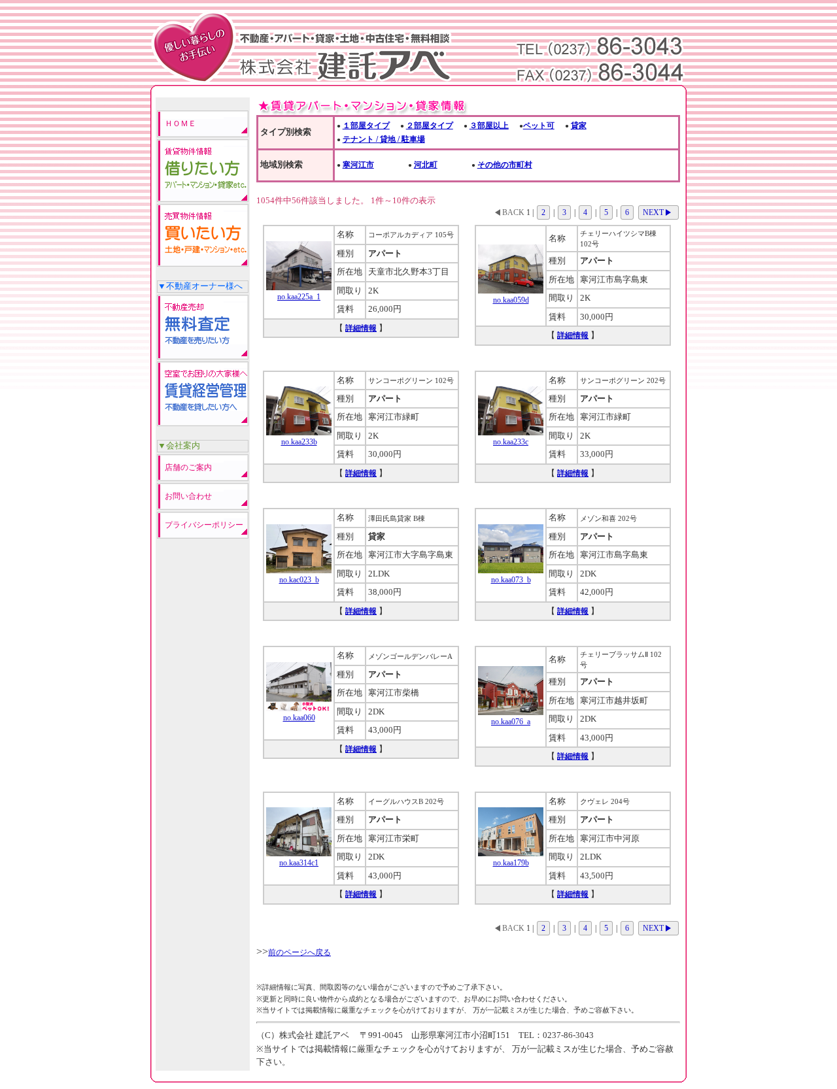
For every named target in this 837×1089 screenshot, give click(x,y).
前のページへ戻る (299, 952)
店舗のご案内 (188, 467)
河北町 (425, 164)
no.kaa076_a (510, 721)
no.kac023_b (299, 579)
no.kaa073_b (511, 579)
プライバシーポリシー (204, 524)
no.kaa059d (511, 300)
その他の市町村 (504, 164)
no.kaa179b (511, 862)
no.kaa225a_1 (298, 296)
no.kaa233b (299, 441)
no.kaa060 (299, 717)
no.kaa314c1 (298, 862)
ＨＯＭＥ (180, 123)
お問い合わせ (188, 496)
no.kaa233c (510, 441)
